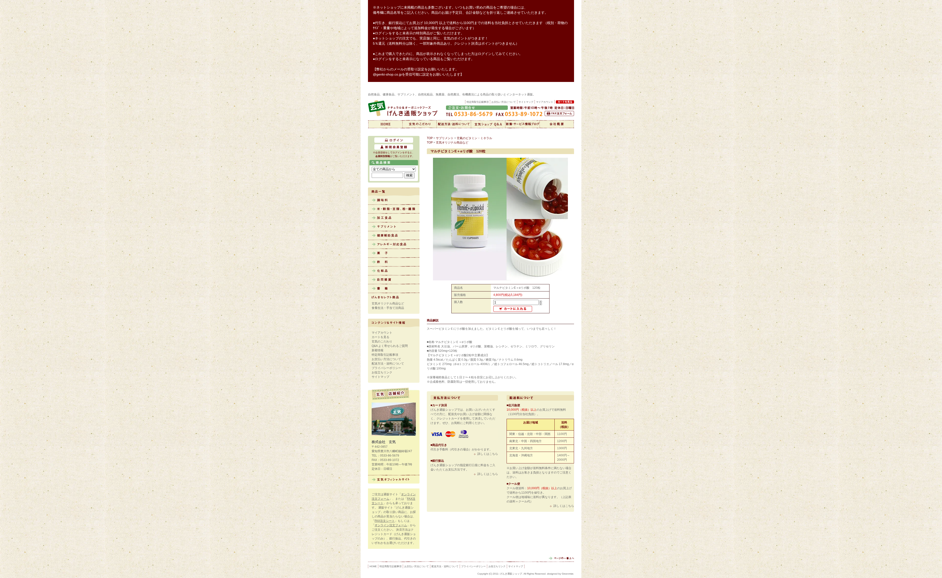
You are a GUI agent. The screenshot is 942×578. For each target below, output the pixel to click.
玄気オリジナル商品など (388, 303)
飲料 (393, 262)
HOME (373, 566)
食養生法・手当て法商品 (388, 308)
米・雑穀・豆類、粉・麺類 (393, 209)
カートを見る (380, 337)
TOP (430, 138)
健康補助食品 (393, 235)
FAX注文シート (385, 521)
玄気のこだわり (419, 124)
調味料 (393, 200)
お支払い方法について (503, 102)
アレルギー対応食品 (393, 244)
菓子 (393, 253)
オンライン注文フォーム (391, 525)
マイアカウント (382, 332)
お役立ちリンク (382, 372)
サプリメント (393, 227)
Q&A (488, 124)
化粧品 (393, 271)
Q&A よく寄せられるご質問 (390, 346)
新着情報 (522, 124)
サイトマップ (526, 102)
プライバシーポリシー (386, 368)
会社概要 (557, 124)
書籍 (393, 288)
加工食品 (393, 218)
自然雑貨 (393, 280)
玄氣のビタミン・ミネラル (474, 138)
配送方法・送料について (454, 124)
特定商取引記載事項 (478, 102)
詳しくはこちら (487, 454)
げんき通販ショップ (385, 124)
